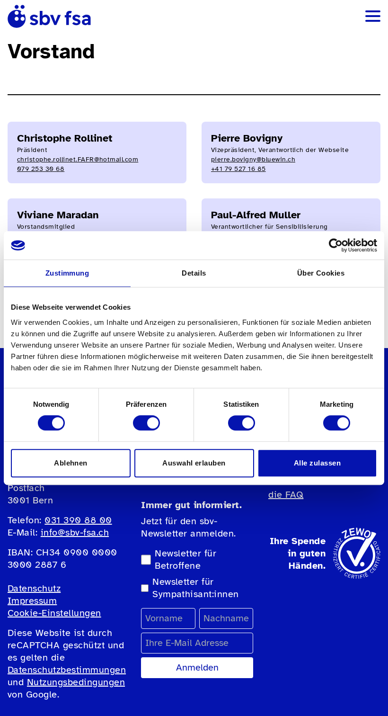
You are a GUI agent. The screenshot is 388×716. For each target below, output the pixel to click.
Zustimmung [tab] (67, 273)
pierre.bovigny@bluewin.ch (253, 159)
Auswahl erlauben (194, 463)
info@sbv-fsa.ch (75, 532)
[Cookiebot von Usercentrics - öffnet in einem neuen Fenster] (335, 245)
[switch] (146, 422)
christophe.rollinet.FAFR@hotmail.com (77, 159)
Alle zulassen (317, 463)
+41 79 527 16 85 (238, 169)
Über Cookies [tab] (321, 273)
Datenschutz (34, 588)
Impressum (32, 601)
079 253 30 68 (40, 169)
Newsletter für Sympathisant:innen (195, 588)
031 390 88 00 (78, 520)
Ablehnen (71, 463)
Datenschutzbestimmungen (67, 670)
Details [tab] (194, 273)
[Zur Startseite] (49, 16)
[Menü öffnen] (372, 16)
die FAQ (285, 495)
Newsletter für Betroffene (185, 559)
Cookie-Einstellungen (54, 613)
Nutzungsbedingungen (76, 682)
